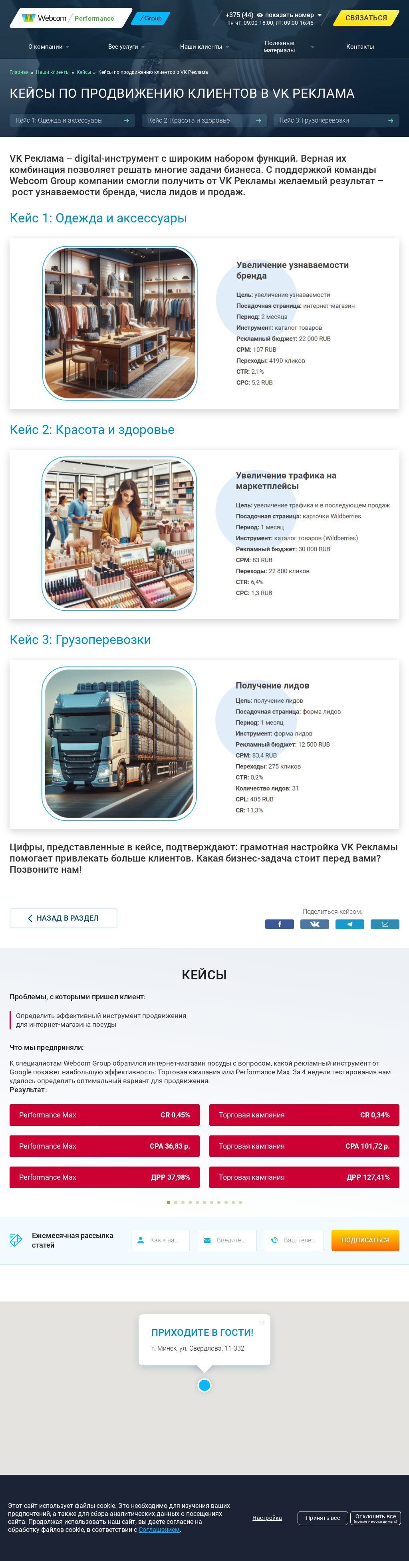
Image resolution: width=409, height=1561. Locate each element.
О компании (45, 46)
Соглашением (159, 1529)
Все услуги (123, 46)
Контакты (360, 46)
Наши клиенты (201, 46)
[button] (168, 1202)
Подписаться (365, 1240)
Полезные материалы (279, 47)
